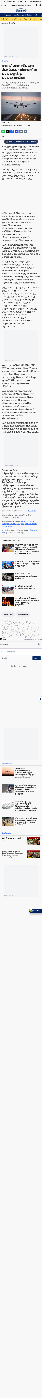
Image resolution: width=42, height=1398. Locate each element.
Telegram (20, 524)
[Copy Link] (25, 131)
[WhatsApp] (3, 131)
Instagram (6, 524)
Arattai (34, 524)
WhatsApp (16, 517)
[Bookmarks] (36, 5)
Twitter (32, 522)
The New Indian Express (8, 1)
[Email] (21, 131)
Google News (7, 526)
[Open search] (5, 5)
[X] (8, 131)
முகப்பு (8, 15)
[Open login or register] (40, 5)
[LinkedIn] (16, 131)
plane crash (8, 614)
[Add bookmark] (40, 61)
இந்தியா (5, 61)
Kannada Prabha (23, 1)
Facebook (24, 522)
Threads (28, 524)
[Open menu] (1, 5)
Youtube (13, 524)
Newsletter (32, 511)
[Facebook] (12, 131)
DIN (2, 137)
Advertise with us (10, 56)
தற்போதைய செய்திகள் (23, 15)
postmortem (23, 614)
